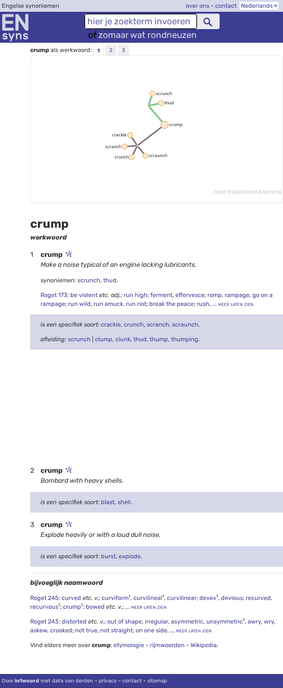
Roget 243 (44, 621)
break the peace (171, 303)
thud (109, 280)
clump (103, 339)
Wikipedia (204, 645)
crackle (111, 324)
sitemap (157, 681)
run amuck (108, 303)
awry (254, 621)
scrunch (88, 280)
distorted (75, 621)
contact (226, 5)
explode (130, 556)
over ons (197, 5)
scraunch (185, 324)
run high (135, 294)
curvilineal (147, 597)
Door (47, 681)
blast (108, 502)
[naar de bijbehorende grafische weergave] (67, 255)
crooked (61, 630)
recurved (258, 597)
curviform (115, 597)
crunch (134, 324)
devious (232, 597)
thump (159, 339)
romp (214, 294)
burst (108, 556)
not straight (116, 630)
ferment (161, 294)
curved (72, 597)
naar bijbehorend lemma (248, 191)
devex (207, 597)
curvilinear (181, 597)
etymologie (128, 645)
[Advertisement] (156, 407)
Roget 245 (44, 597)
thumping (184, 339)
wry (269, 621)
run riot (136, 303)
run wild (79, 303)
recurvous (44, 606)
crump (72, 606)
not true (86, 630)
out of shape (124, 621)
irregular (156, 621)
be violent (84, 294)
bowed (96, 606)
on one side (151, 630)
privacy (108, 681)
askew (38, 630)
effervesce (190, 294)
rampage (237, 294)
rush (203, 303)
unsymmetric (224, 621)
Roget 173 (54, 294)
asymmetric (187, 621)
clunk (122, 339)
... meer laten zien (232, 303)
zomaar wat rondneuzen (147, 35)
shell (124, 502)
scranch (158, 324)
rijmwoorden (167, 645)
